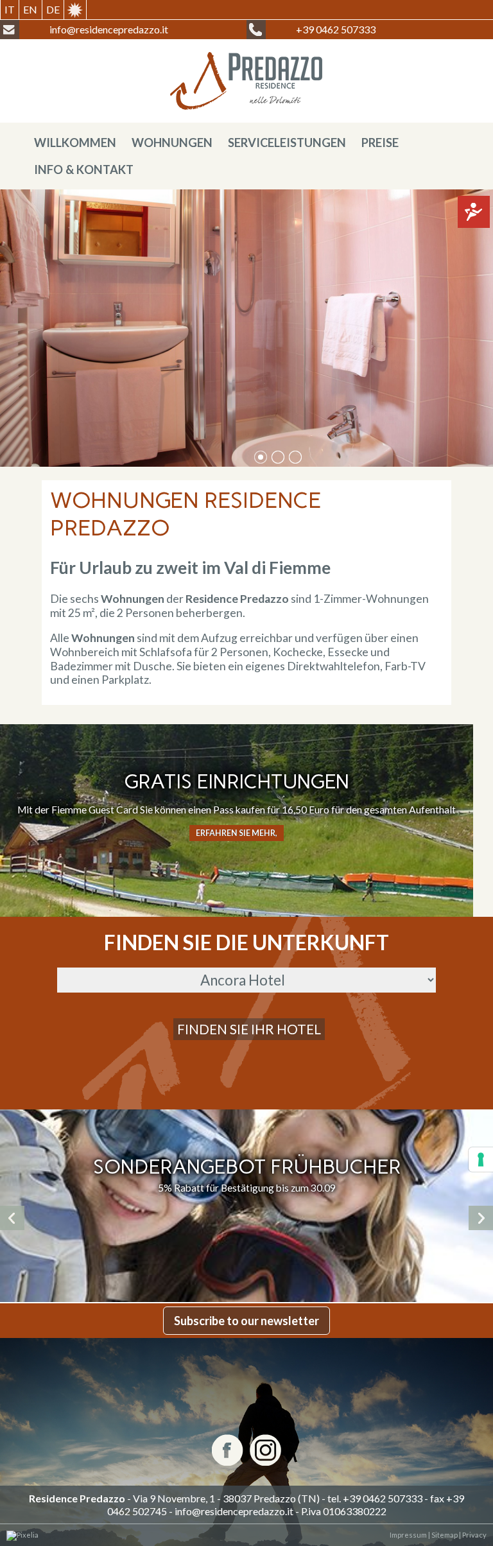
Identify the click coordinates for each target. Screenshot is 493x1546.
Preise (380, 142)
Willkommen (75, 142)
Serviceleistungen (287, 142)
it (9, 9)
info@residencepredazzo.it (234, 1511)
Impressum (408, 1535)
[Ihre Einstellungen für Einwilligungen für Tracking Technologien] (481, 1159)
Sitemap (444, 1535)
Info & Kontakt (84, 169)
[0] (260, 457)
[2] (295, 457)
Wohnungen (172, 142)
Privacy (474, 1535)
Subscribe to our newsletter (246, 1321)
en (30, 9)
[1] (278, 457)
